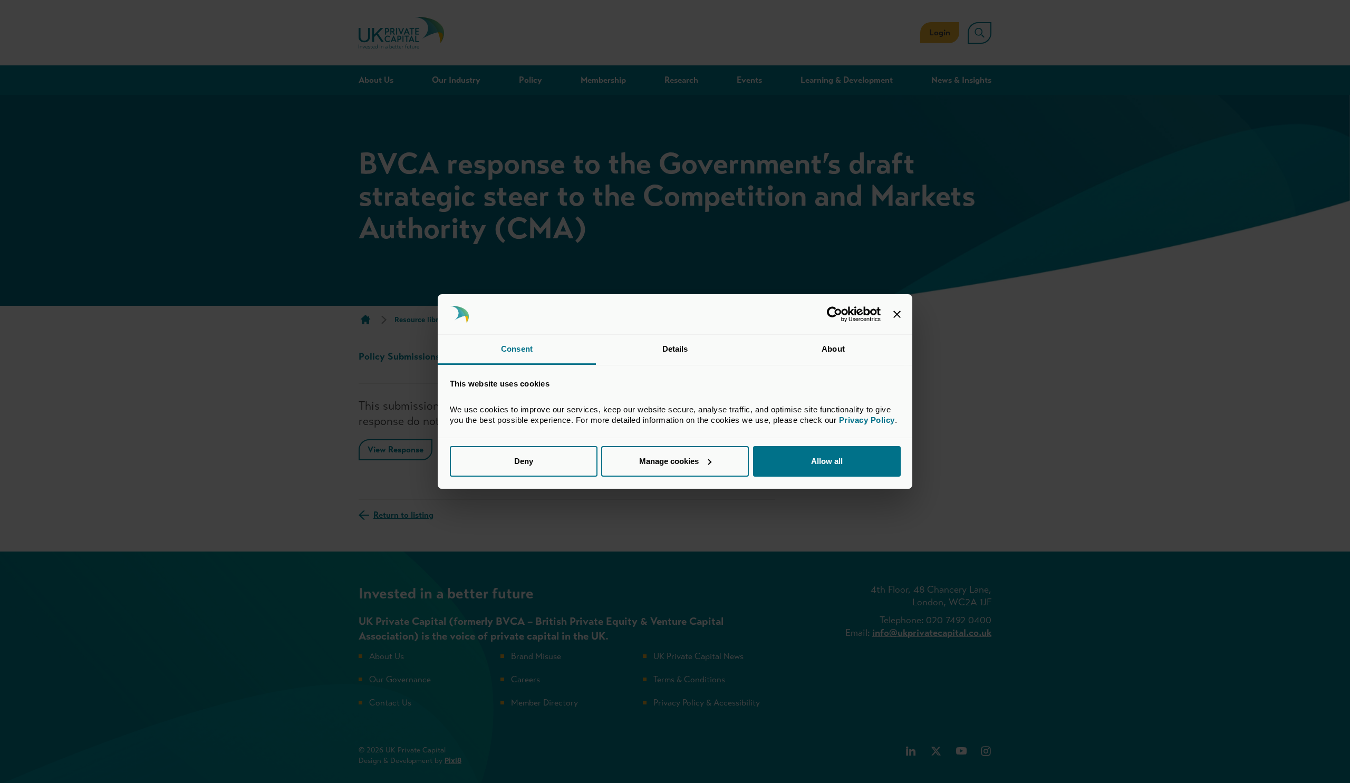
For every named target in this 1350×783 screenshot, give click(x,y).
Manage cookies (669, 461)
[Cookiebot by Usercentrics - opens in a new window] (834, 314)
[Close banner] (897, 314)
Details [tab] (675, 348)
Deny (523, 461)
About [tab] (833, 348)
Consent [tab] (517, 348)
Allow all (827, 461)
